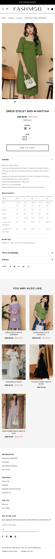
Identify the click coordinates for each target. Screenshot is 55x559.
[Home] (27, 9)
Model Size (6, 239)
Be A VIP (5, 504)
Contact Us (6, 493)
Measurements (8, 193)
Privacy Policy (27, 551)
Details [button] (5, 160)
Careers (5, 485)
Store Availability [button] (10, 253)
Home (4, 18)
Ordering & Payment (10, 458)
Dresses (19, 18)
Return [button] (5, 260)
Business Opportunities (11, 489)
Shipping (5, 462)
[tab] (27, 159)
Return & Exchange (9, 466)
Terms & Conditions (9, 551)
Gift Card (6, 508)
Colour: (27, 125)
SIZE (27, 134)
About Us (5, 481)
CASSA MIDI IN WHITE (14, 382)
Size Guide (6, 469)
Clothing (11, 18)
